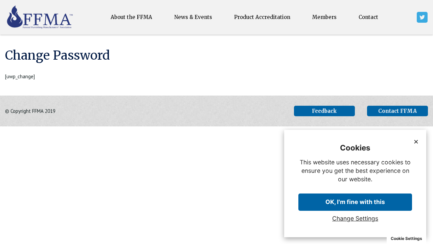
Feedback (324, 111)
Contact (368, 17)
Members (324, 17)
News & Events (193, 17)
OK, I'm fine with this (355, 201)
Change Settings (355, 218)
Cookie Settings (406, 238)
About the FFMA (131, 17)
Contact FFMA (397, 111)
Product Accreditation (262, 17)
